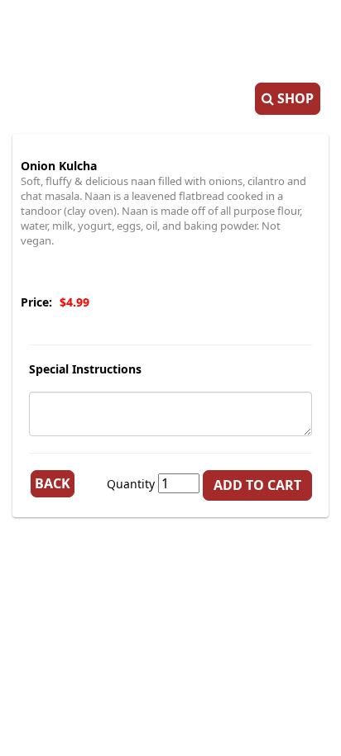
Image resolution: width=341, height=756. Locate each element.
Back (52, 483)
